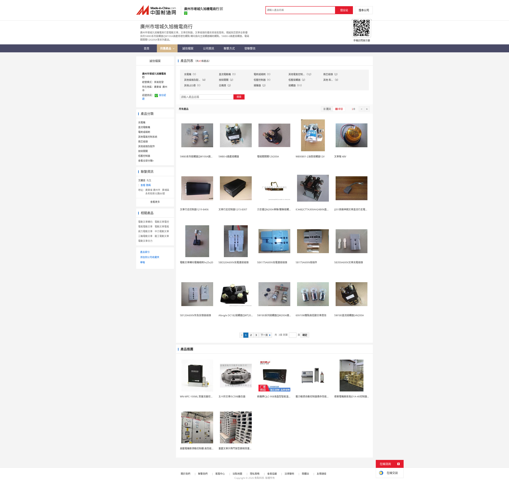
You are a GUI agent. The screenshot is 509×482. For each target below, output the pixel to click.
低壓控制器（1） (263, 80)
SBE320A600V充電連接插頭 (234, 262)
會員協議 (272, 473)
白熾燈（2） (225, 85)
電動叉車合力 (145, 241)
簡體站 (305, 473)
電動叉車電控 (162, 221)
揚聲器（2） (260, 85)
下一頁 (264, 335)
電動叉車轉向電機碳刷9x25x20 (196, 262)
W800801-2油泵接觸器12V (310, 156)
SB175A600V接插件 (306, 262)
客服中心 (220, 473)
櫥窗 (340, 109)
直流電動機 (144, 127)
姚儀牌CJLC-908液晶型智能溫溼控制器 (277, 396)
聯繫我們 (203, 473)
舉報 (142, 262)
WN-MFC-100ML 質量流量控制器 (197, 396)
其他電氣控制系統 (147, 137)
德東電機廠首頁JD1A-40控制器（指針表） (356, 396)
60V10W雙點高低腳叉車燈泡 (311, 315)
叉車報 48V (340, 156)
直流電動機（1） (228, 74)
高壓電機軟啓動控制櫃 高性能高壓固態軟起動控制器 (207, 448)
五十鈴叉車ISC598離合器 (232, 396)
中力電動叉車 (162, 231)
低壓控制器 (144, 156)
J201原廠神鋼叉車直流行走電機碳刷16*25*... (358, 209)
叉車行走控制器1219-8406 (194, 209)
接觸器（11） (295, 85)
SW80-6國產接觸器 (229, 156)
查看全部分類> (146, 160)
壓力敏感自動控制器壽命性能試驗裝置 (316, 396)
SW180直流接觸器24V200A (349, 315)
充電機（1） (190, 74)
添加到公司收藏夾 (149, 257)
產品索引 (145, 252)
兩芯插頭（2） (331, 74)
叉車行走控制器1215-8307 (233, 209)
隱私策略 (254, 473)
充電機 (141, 122)
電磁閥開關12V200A (268, 156)
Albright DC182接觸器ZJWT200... (236, 315)
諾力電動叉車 (145, 231)
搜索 (239, 97)
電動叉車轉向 (145, 221)
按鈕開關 (143, 151)
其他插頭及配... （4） (195, 80)
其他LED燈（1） (193, 85)
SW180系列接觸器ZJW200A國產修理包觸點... (281, 315)
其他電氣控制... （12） (300, 74)
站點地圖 (237, 473)
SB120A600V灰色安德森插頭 (195, 315)
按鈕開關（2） (227, 80)
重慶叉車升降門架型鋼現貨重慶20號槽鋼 (240, 448)
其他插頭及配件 (146, 146)
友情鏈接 (321, 473)
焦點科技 (259, 478)
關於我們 (185, 473)
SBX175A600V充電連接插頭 (272, 262)
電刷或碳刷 (144, 132)
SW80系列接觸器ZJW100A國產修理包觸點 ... (203, 156)
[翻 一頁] (241, 335)
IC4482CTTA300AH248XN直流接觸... (316, 209)
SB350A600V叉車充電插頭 (348, 262)
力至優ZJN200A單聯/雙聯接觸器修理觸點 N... (281, 209)
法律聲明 (289, 473)
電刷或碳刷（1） (263, 74)
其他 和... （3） (331, 80)
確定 (304, 335)
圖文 (328, 109)
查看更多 (155, 202)
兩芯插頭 (143, 141)
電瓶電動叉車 (145, 226)
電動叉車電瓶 (162, 226)
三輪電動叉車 (145, 236)
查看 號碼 (146, 185)
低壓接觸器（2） (297, 80)
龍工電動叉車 (162, 236)
